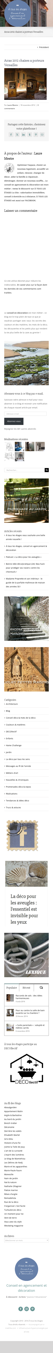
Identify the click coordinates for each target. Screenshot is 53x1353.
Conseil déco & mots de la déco (20, 717)
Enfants (9, 738)
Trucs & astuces (13, 807)
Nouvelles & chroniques (17, 780)
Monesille (8, 1174)
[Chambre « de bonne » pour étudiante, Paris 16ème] (9, 446)
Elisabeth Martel (12, 1135)
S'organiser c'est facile (14, 1206)
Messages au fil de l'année (18, 766)
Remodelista (10, 1198)
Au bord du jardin (12, 1119)
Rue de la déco (11, 1202)
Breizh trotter (10, 1123)
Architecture (12, 704)
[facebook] (20, 1309)
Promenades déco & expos (18, 786)
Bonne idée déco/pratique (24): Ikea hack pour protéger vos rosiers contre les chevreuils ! (25, 568)
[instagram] (26, 1309)
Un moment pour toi (13, 1213)
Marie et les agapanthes (15, 1166)
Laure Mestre (12, 105)
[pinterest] (32, 1309)
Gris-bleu (8, 1139)
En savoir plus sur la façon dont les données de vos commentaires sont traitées (25, 288)
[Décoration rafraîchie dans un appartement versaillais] (19, 446)
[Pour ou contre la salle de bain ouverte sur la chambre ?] (10, 1011)
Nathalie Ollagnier (13, 1186)
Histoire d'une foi (12, 1143)
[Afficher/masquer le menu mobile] (47, 1)
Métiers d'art (12, 773)
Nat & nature (10, 1182)
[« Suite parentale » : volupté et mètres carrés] (10, 1025)
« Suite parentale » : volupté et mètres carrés (30, 1026)
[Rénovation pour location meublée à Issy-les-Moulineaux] (19, 457)
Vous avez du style (13, 1221)
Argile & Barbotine (13, 1115)
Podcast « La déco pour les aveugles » (23, 557)
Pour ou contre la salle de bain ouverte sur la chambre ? (30, 1011)
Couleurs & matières (15, 724)
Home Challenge (13, 745)
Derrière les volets (12, 1131)
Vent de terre (10, 1217)
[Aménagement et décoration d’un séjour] (9, 457)
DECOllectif (11, 731)
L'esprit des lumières (14, 1154)
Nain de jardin (11, 1178)
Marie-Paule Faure (13, 1170)
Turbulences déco (12, 1210)
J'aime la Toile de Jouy (14, 1146)
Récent (26, 987)
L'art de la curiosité (13, 1150)
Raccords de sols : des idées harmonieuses (29, 997)
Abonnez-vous (14, 421)
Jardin (9, 752)
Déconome (9, 1127)
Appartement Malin (13, 1111)
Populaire (11, 987)
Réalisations (11, 793)
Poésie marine (11, 1190)
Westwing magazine (13, 1225)
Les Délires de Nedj (13, 1162)
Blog (8, 711)
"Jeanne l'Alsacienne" (36, 1297)
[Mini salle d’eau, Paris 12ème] (30, 446)
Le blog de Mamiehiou (14, 1158)
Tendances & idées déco (17, 800)
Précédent (44, 47)
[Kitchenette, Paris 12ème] (40, 446)
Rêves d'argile (10, 1194)
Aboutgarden (10, 1107)
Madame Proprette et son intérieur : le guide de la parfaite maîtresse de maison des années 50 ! (25, 582)
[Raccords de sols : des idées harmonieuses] (10, 996)
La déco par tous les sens (18, 759)
